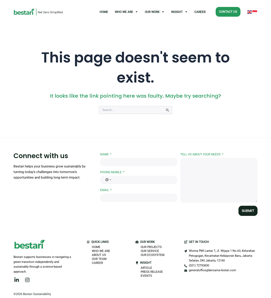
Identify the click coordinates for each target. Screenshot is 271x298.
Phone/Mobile (111, 172)
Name (104, 154)
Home (104, 12)
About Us (99, 255)
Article (146, 268)
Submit (248, 211)
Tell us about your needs (200, 154)
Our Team (99, 259)
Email (104, 190)
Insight (177, 12)
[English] (249, 12)
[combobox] (107, 180)
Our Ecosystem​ (152, 255)
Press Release (152, 272)
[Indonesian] (255, 12)
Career (200, 12)
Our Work (152, 12)
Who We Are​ (124, 12)
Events (146, 276)
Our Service (150, 251)
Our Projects (151, 247)
